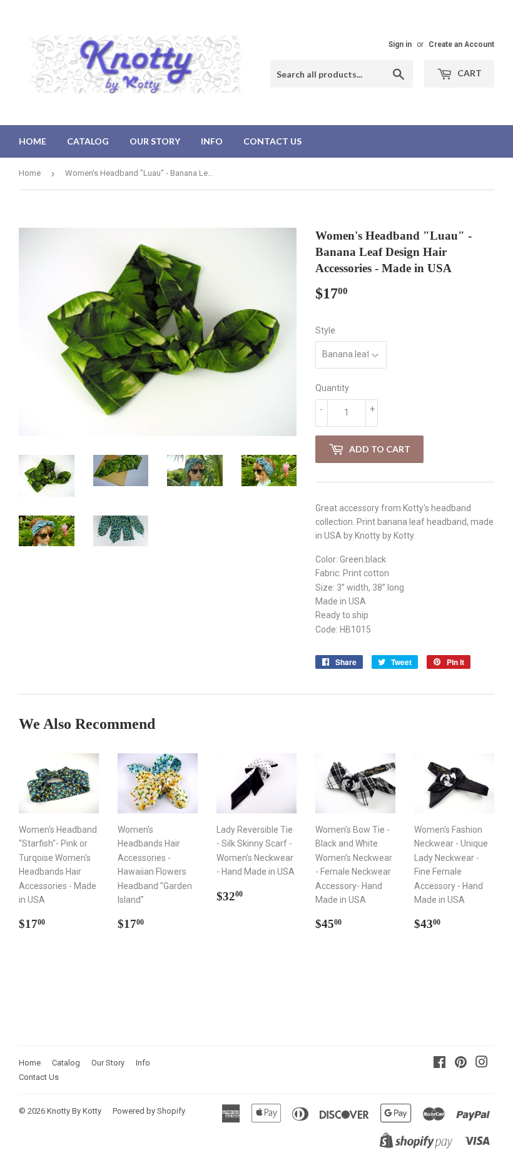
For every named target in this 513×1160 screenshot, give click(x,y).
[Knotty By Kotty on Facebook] (439, 1064)
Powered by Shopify (149, 1111)
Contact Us (272, 141)
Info (212, 141)
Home (32, 141)
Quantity (332, 388)
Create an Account (461, 44)
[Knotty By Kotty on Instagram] (481, 1064)
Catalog (88, 141)
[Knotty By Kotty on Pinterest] (460, 1064)
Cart (468, 73)
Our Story (155, 141)
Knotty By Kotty (74, 1111)
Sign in (400, 44)
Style (325, 330)
